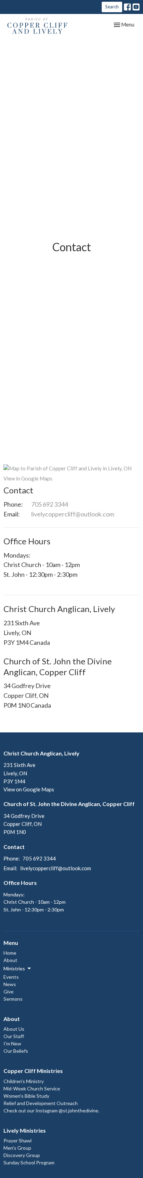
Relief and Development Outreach (40, 1103)
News (9, 984)
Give (8, 991)
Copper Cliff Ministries (33, 1070)
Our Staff (13, 1036)
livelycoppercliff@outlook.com (72, 514)
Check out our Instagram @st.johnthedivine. (51, 1110)
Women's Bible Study (26, 1096)
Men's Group (17, 1148)
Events (11, 977)
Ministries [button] (14, 968)
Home (9, 953)
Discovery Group (21, 1155)
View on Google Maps (28, 789)
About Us (13, 1029)
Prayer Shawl (17, 1140)
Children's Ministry (23, 1081)
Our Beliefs (15, 1051)
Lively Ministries (24, 1130)
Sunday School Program (28, 1162)
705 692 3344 (49, 504)
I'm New (12, 1043)
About (10, 960)
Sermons (13, 999)
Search (112, 6)
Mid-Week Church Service (31, 1088)
